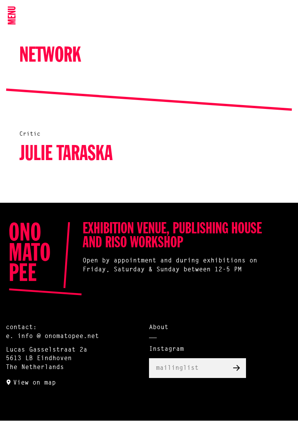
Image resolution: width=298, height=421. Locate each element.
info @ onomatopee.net (58, 336)
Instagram (166, 349)
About (158, 327)
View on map (34, 383)
